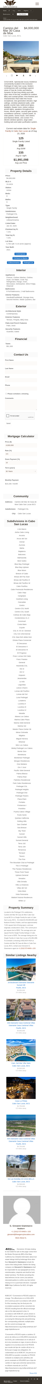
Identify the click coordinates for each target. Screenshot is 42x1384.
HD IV (22, 672)
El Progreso (21, 653)
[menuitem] (36, 4)
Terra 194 (22, 847)
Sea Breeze (21, 828)
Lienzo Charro (21, 688)
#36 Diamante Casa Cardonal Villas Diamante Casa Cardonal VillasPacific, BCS (21, 1025)
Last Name (9, 368)
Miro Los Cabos (22, 745)
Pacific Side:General (22, 770)
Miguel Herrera (22, 739)
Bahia (22, 548)
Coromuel (22, 621)
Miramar (22, 742)
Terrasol (22, 853)
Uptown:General (22, 875)
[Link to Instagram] (34, 1379)
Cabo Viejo (22, 593)
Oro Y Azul (22, 767)
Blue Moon (22, 570)
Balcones (21, 555)
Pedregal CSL (23, 509)
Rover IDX (33, 1373)
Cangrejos (22, 596)
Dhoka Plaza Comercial (22, 640)
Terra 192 (22, 843)
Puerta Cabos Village (22, 812)
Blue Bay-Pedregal (22, 564)
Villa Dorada (22, 882)
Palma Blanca (22, 774)
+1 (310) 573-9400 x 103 (26, 948)
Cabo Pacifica (22, 586)
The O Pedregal (22, 866)
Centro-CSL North (22, 608)
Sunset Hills (22, 837)
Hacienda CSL (22, 666)
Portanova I (21, 805)
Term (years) (10, 468)
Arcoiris (22, 535)
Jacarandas (21, 678)
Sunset (22, 834)
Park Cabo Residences (22, 783)
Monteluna (22, 755)
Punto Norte (22, 815)
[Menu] (36, 4)
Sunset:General (22, 840)
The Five (21, 859)
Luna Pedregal (22, 697)
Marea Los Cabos (22, 716)
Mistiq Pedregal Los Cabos (21, 748)
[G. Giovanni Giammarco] (22, 1223)
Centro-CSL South (22, 612)
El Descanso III (22, 650)
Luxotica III (22, 707)
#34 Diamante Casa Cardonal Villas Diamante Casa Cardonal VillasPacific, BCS (21, 1141)
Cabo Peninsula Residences (22, 589)
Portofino (21, 809)
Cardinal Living (22, 599)
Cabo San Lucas (21, 131)
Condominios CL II (22, 618)
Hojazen (22, 675)
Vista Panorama (22, 894)
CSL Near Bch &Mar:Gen (22, 637)
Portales (22, 802)
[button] (7, 76)
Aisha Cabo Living (22, 532)
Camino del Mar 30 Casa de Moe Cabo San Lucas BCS (26, 503)
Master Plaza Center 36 (22, 729)
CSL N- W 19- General (22, 631)
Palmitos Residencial (22, 780)
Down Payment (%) (12, 459)
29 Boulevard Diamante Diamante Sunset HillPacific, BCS (21, 985)
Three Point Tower (22, 872)
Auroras (22, 545)
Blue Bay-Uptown (22, 567)
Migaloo (22, 735)
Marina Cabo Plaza (21, 720)
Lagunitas (22, 685)
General (22, 662)
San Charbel (22, 824)
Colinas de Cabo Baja (21, 615)
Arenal (21, 542)
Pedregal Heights (22, 789)
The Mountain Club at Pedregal (22, 863)
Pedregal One (22, 793)
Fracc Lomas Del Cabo (22, 656)
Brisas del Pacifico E (22, 580)
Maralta (22, 713)
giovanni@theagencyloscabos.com (21, 1234)
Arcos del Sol (22, 539)
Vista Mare (22, 891)
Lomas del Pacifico (22, 691)
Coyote (22, 628)
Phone (7, 385)
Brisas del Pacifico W (22, 583)
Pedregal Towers (21, 796)
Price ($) (8, 442)
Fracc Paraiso (22, 659)
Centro (22, 605)
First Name (9, 360)
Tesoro (22, 856)
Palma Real (21, 777)
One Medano (22, 764)
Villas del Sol (22, 888)
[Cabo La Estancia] (17, 4)
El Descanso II (22, 647)
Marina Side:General (22, 723)
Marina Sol (22, 726)
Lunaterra (22, 701)
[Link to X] (28, 1379)
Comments (9, 398)
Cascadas (22, 602)
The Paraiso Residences (21, 869)
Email (7, 377)
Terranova (22, 850)
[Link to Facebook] (31, 1379)
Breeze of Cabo (22, 574)
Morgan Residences (22, 761)
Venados (21, 878)
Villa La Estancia (21, 885)
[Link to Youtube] (37, 1379)
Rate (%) (8, 451)
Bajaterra (21, 551)
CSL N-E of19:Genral (22, 634)
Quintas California (22, 818)
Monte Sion (21, 751)
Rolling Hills (21, 821)
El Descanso (22, 643)
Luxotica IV (22, 710)
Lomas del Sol (21, 694)
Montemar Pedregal (22, 758)
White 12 (21, 901)
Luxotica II (22, 704)
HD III (22, 669)
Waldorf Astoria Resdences (21, 897)
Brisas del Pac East (21, 577)
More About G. (21, 1238)
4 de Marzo (21, 529)
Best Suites (21, 561)
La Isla (22, 682)
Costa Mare (21, 624)
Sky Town (22, 831)
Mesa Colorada (22, 732)
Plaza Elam (21, 799)
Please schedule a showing (17, 394)
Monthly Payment (12, 480)
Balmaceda (21, 558)
